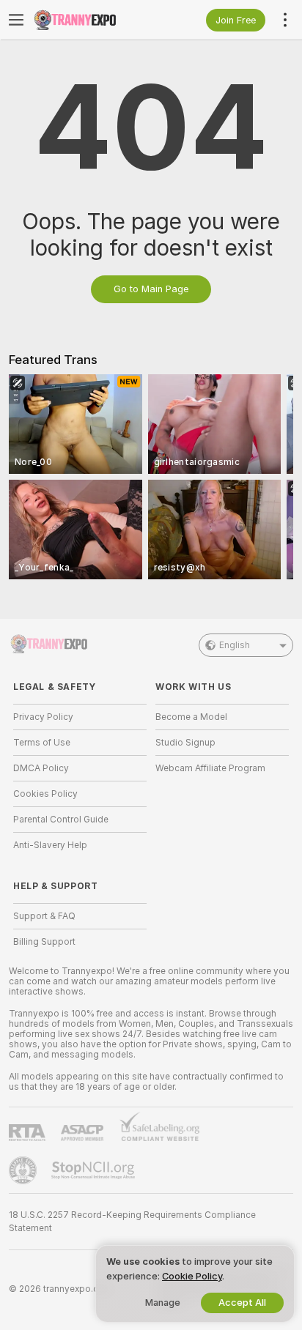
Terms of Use (41, 743)
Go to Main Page (151, 288)
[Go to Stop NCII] (94, 1170)
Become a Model (191, 717)
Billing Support (44, 942)
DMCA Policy (41, 768)
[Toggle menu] (16, 20)
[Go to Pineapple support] (24, 1170)
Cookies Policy (45, 794)
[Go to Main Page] (91, 19)
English (234, 645)
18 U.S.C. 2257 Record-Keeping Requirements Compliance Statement (132, 1221)
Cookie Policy (192, 1276)
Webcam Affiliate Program (210, 768)
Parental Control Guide (60, 819)
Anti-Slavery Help (50, 845)
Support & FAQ (44, 916)
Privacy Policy (43, 717)
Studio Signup (185, 743)
